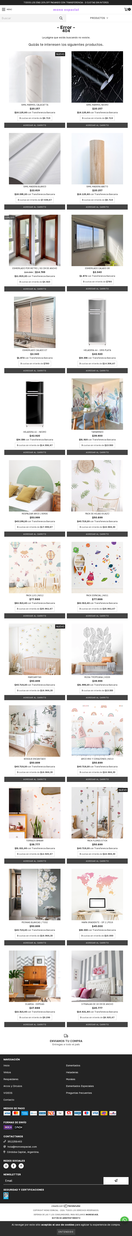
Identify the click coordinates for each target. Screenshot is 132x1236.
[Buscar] (60, 18)
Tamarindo (97, 432)
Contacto (8, 1099)
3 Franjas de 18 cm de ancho (97, 1004)
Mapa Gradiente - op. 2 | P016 (97, 922)
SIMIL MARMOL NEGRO (97, 104)
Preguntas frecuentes (79, 1092)
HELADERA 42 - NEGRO (34, 432)
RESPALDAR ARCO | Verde (35, 513)
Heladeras (72, 1072)
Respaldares (10, 1079)
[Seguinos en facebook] (13, 1165)
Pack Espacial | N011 (97, 595)
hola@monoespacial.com (22, 1146)
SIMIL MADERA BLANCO (34, 186)
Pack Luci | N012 (34, 595)
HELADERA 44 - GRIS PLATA (97, 350)
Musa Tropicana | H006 (97, 677)
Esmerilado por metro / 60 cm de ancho (34, 268)
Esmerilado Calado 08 (97, 268)
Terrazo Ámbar (34, 840)
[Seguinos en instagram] (6, 1165)
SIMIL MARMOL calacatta (34, 104)
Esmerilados (73, 1065)
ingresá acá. (92, 1215)
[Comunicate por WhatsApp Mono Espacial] (124, 1220)
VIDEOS (7, 1092)
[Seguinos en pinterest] (21, 1165)
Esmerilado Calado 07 (35, 350)
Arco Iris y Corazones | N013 (97, 759)
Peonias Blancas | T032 (35, 922)
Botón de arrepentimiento (66, 1218)
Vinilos (7, 1072)
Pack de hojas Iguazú (97, 513)
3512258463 (15, 1141)
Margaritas (34, 677)
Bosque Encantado (35, 759)
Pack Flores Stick (97, 840)
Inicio (6, 1065)
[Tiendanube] (66, 1207)
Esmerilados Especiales (80, 1086)
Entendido (66, 1232)
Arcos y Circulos (12, 1086)
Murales (70, 1079)
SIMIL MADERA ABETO (97, 186)
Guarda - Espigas (34, 1004)
